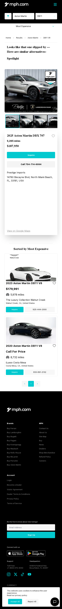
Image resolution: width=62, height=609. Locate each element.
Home (8, 38)
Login (9, 480)
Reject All (32, 601)
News (41, 445)
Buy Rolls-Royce (14, 453)
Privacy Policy (13, 499)
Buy (40, 441)
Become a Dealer (14, 485)
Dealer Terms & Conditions (18, 494)
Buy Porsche (12, 461)
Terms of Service (14, 503)
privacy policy (21, 595)
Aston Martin (33, 38)
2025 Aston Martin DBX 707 (26, 136)
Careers (42, 461)
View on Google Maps (18, 231)
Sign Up (31, 535)
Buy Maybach (12, 449)
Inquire (31, 155)
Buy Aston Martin (14, 465)
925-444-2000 (40, 309)
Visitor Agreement (14, 490)
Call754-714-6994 (31, 164)
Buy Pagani (11, 441)
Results (19, 38)
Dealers (42, 449)
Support (10, 561)
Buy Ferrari (11, 429)
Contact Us (43, 429)
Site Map (42, 437)
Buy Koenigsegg (14, 445)
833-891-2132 (39, 372)
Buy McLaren (12, 457)
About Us (43, 433)
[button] (25, 384)
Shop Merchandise (47, 453)
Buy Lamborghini (14, 433)
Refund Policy (45, 457)
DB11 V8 (46, 38)
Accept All (15, 601)
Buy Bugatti (11, 437)
